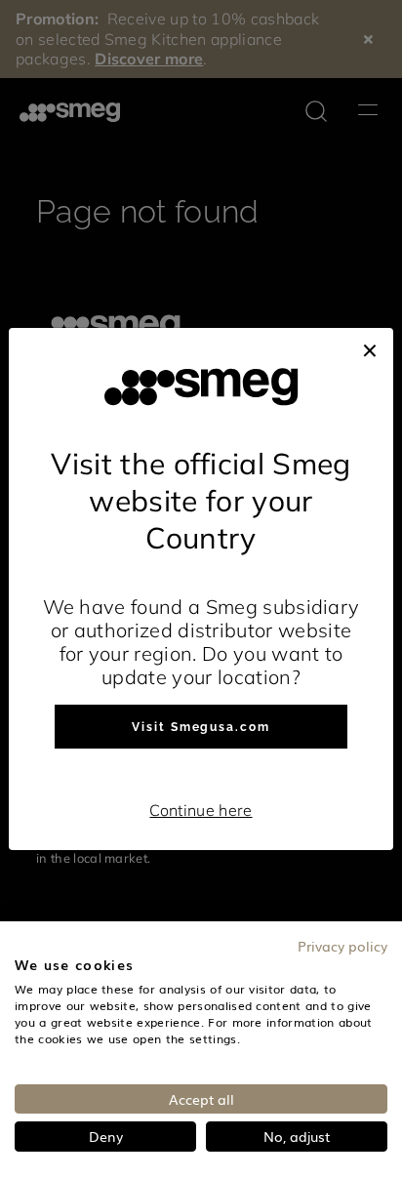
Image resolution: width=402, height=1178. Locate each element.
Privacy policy (342, 945)
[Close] (369, 347)
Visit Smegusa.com (201, 727)
